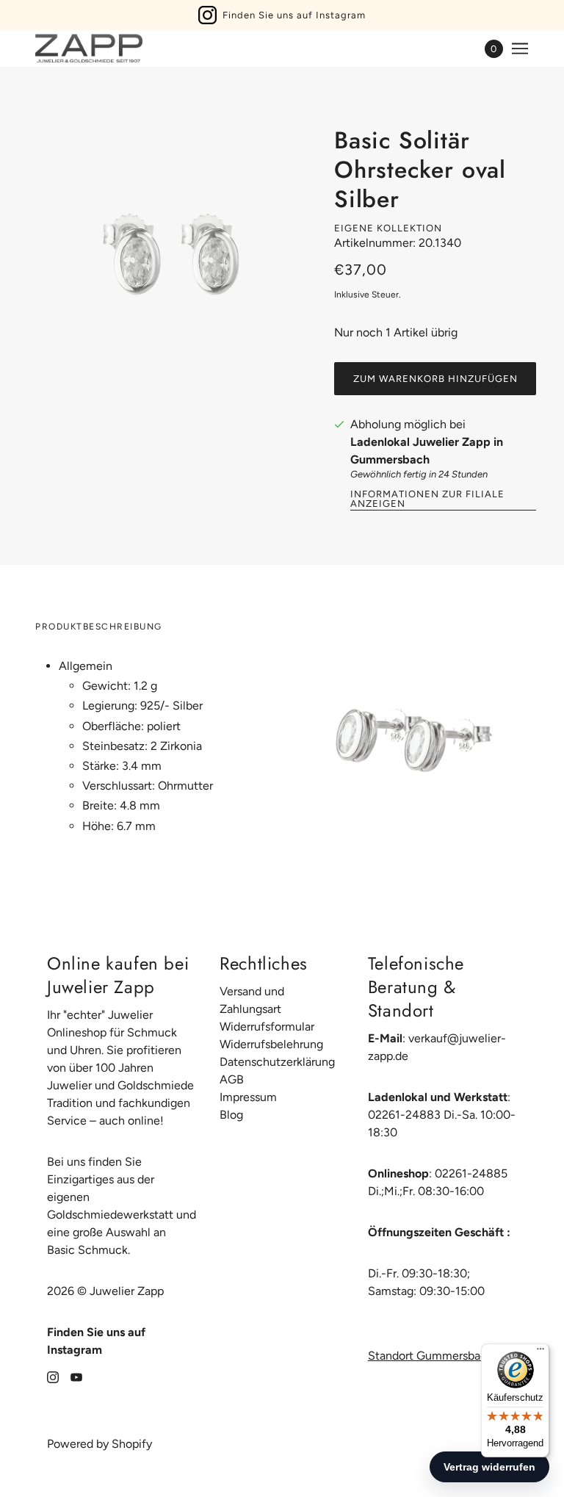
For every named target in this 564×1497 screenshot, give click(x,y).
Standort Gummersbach (431, 1356)
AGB (232, 1079)
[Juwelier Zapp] (88, 48)
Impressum (248, 1097)
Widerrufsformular (267, 1027)
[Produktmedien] (411, 735)
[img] (53, 1376)
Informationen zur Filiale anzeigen (427, 499)
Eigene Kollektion (388, 228)
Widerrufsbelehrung (271, 1044)
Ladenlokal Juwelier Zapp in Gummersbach (426, 450)
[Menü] (540, 1352)
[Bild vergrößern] (173, 257)
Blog (231, 1115)
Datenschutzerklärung (277, 1062)
